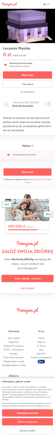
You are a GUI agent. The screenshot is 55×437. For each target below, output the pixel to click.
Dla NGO (41, 353)
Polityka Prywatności (14, 345)
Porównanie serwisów (14, 357)
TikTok (41, 317)
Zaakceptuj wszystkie (27, 413)
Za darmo (41, 345)
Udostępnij (27, 84)
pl (45, 4)
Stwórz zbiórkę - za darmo (27, 278)
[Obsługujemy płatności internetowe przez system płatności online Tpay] (41, 361)
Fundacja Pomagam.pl (41, 357)
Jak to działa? (27, 288)
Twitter (14, 317)
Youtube (49, 317)
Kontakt (13, 353)
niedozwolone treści (36, 179)
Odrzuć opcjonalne (27, 421)
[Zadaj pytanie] (48, 104)
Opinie (41, 338)
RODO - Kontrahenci (14, 349)
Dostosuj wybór (28, 430)
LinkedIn (32, 317)
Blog (41, 349)
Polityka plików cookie (13, 361)
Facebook (6, 317)
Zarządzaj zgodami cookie (14, 365)
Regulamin (14, 341)
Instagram (23, 317)
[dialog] (27, 407)
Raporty (41, 341)
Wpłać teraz (28, 75)
